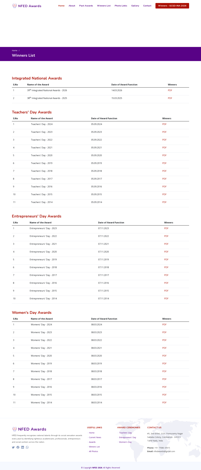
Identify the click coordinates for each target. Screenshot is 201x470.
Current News (95, 437)
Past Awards (86, 5)
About (72, 5)
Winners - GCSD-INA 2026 (172, 5)
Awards (92, 442)
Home (61, 5)
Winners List (104, 5)
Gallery (135, 5)
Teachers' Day (125, 433)
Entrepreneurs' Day (127, 437)
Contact (147, 5)
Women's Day (125, 442)
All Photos (93, 451)
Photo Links (121, 5)
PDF (170, 90)
